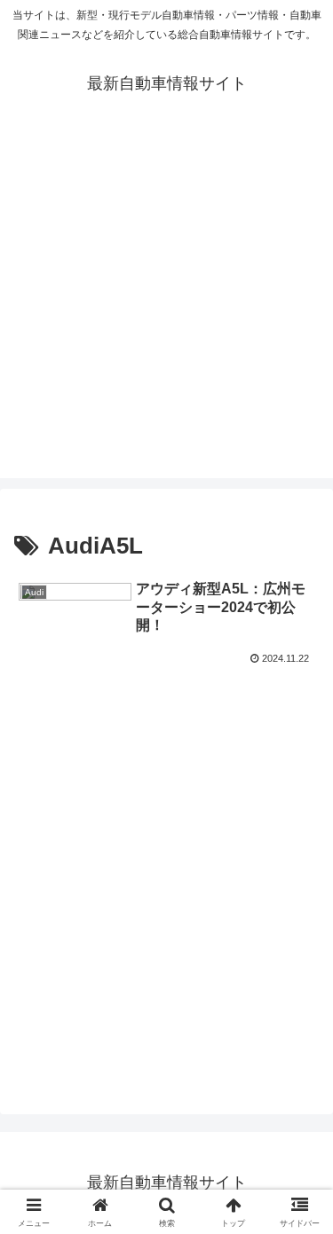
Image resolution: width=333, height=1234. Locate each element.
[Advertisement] (166, 311)
